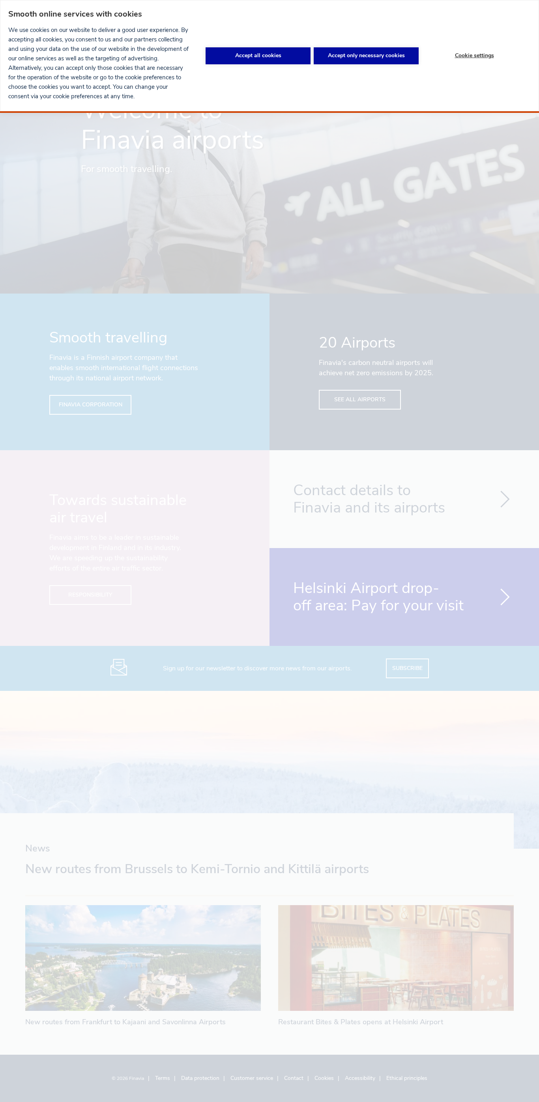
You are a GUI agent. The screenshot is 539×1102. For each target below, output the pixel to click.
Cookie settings (474, 55)
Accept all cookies (258, 55)
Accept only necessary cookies (366, 55)
